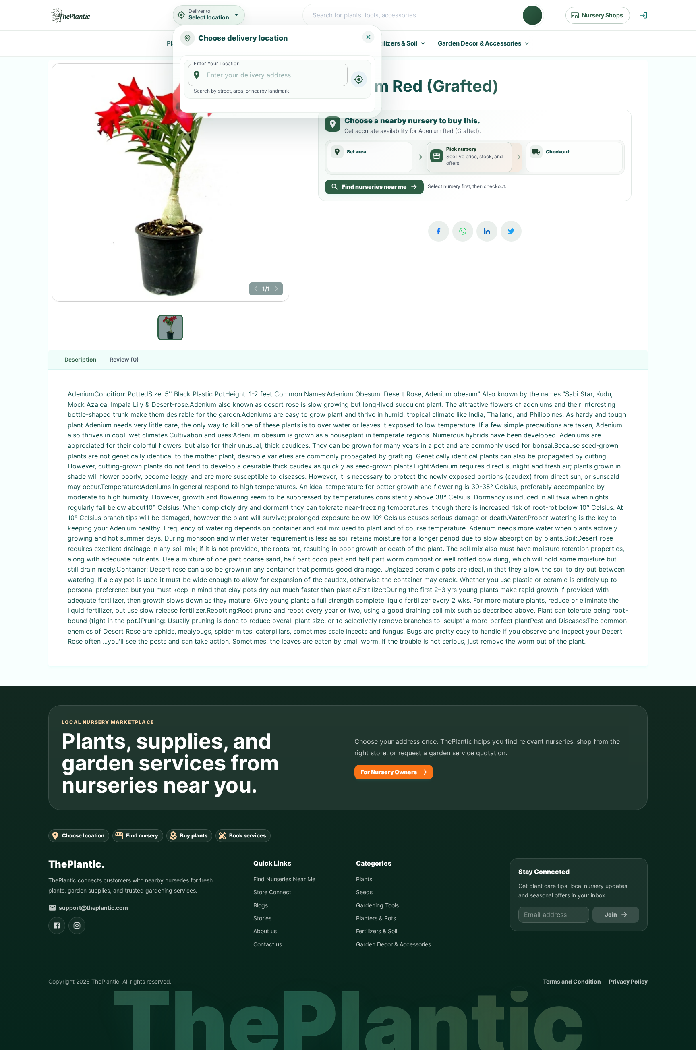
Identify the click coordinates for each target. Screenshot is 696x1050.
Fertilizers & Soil (394, 43)
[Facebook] (438, 231)
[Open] (343, 75)
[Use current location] (358, 79)
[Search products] (532, 15)
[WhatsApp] (462, 231)
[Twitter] (511, 231)
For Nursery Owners (389, 771)
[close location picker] (368, 37)
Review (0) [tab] (124, 359)
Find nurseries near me (374, 186)
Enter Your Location (216, 63)
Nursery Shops (602, 15)
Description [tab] (80, 359)
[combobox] (268, 75)
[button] (255, 288)
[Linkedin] (486, 231)
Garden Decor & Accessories (479, 43)
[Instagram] (76, 925)
